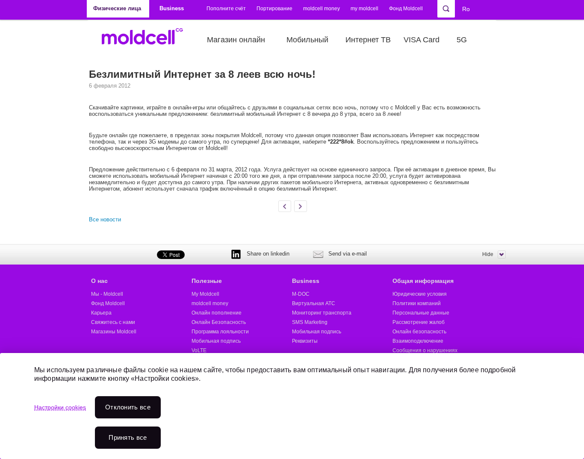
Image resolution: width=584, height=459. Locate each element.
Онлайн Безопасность (219, 322)
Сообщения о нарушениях (424, 350)
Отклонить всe (127, 407)
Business (305, 280)
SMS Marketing (309, 322)
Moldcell (147, 39)
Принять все (128, 437)
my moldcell (364, 9)
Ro (466, 9)
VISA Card (421, 39)
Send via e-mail (347, 253)
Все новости (105, 219)
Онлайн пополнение (217, 313)
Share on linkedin (268, 253)
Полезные (207, 280)
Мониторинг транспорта (321, 313)
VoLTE (199, 350)
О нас (99, 280)
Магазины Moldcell (113, 332)
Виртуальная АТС (313, 303)
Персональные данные (420, 313)
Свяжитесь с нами (113, 322)
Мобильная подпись (216, 341)
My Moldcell (205, 294)
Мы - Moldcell (107, 294)
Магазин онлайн (236, 39)
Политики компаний (416, 303)
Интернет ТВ (368, 39)
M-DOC (301, 294)
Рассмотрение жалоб (418, 322)
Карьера (101, 313)
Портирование (274, 9)
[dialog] (292, 406)
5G (462, 39)
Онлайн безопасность (419, 332)
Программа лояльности (220, 332)
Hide (487, 254)
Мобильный (307, 39)
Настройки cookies (60, 407)
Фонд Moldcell (406, 9)
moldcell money (321, 9)
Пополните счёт (226, 9)
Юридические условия (419, 294)
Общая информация (423, 280)
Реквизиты (305, 341)
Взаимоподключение (417, 341)
